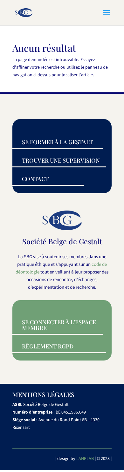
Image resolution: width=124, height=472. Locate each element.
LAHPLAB (85, 458)
